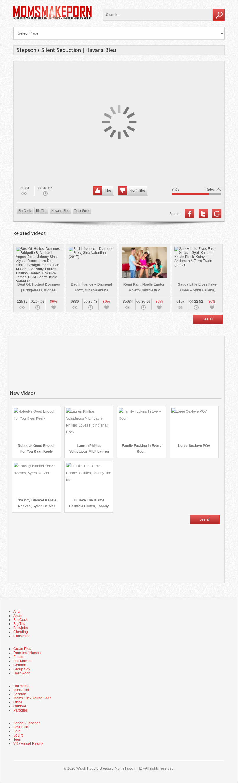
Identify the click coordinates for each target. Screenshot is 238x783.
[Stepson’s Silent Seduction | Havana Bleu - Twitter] (203, 213)
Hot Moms (21, 686)
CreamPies (22, 649)
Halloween (21, 673)
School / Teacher (26, 723)
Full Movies (22, 661)
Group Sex (21, 669)
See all (207, 319)
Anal (17, 612)
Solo (17, 731)
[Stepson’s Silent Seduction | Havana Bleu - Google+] (216, 213)
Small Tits (21, 727)
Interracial (21, 690)
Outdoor (19, 706)
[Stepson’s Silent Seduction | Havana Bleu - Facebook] (189, 213)
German (19, 665)
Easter (18, 657)
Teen (17, 739)
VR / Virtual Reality (28, 743)
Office (17, 702)
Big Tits (41, 210)
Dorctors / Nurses (27, 653)
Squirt (18, 735)
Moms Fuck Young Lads (32, 698)
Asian (17, 616)
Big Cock (24, 210)
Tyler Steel (81, 210)
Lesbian (19, 694)
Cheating (20, 632)
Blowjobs (20, 628)
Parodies (20, 710)
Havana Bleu (60, 210)
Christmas (21, 636)
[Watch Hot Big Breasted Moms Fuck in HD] (52, 19)
